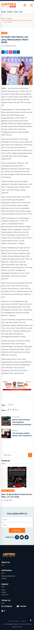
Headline (10, 12)
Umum (10, 18)
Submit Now (17, 530)
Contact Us (4, 594)
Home (3, 18)
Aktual (16, 12)
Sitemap (23, 621)
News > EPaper (8, 490)
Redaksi (4, 578)
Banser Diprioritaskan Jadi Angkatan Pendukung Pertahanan (21, 422)
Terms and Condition (13, 621)
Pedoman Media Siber (8, 576)
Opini (21, 12)
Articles (3, 592)
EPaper (3, 12)
